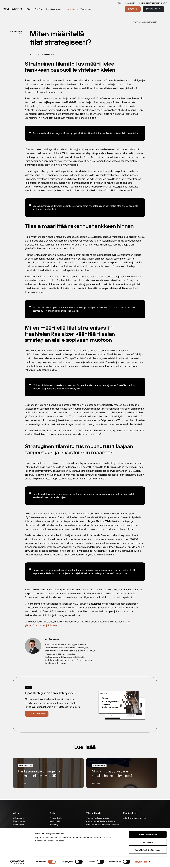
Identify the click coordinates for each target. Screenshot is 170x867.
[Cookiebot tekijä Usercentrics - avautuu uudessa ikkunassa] (17, 862)
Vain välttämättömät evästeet (148, 850)
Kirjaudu (132, 9)
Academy (131, 3)
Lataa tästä (37, 714)
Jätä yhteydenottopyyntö (134, 818)
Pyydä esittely (153, 9)
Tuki (119, 3)
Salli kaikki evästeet (148, 834)
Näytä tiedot (141, 862)
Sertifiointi (39, 9)
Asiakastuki (55, 821)
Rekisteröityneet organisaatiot (154, 3)
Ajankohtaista (72, 9)
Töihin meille (18, 824)
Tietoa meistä (19, 821)
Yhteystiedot (85, 9)
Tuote (29, 9)
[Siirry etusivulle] (12, 9)
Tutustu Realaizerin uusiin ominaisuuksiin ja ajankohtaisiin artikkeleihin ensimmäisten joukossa (102, 821)
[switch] (79, 862)
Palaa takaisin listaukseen (145, 22)
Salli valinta (148, 842)
